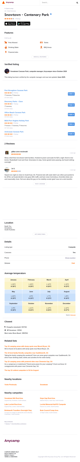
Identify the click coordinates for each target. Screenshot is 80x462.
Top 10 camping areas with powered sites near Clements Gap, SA (28, 361)
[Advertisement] (40, 203)
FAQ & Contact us (10, 453)
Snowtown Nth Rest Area (13, 398)
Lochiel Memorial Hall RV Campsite (53, 404)
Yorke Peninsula (11, 11)
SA (5, 11)
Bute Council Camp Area (49, 410)
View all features (40, 57)
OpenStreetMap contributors (18, 423)
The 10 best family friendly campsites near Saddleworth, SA (26, 353)
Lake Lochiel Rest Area (13, 404)
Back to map (9, 8)
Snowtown (44, 384)
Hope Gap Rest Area (47, 398)
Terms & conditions (10, 456)
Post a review (40, 184)
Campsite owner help (11, 452)
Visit (73, 263)
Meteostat (73, 315)
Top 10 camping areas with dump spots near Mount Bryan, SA (27, 346)
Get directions (40, 234)
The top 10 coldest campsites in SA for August (21, 370)
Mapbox (8, 423)
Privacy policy (9, 455)
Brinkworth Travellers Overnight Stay (18, 410)
